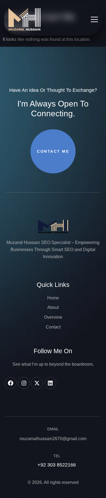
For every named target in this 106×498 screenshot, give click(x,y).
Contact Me (53, 151)
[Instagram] (24, 383)
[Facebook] (11, 383)
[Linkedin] (50, 383)
